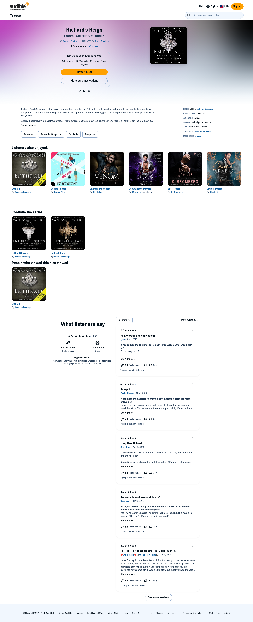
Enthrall (16, 188)
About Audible (65, 613)
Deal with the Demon (140, 188)
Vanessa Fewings (23, 192)
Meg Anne (136, 192)
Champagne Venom (100, 188)
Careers (79, 613)
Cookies (159, 613)
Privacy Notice (113, 613)
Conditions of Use (95, 613)
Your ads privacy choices (194, 613)
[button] (79, 91)
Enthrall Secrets (20, 253)
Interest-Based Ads (132, 613)
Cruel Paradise (214, 188)
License (148, 613)
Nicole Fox (97, 192)
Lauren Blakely (61, 192)
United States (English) (219, 613)
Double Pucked (58, 188)
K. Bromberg (177, 192)
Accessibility (172, 613)
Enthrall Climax (59, 253)
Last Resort (174, 188)
